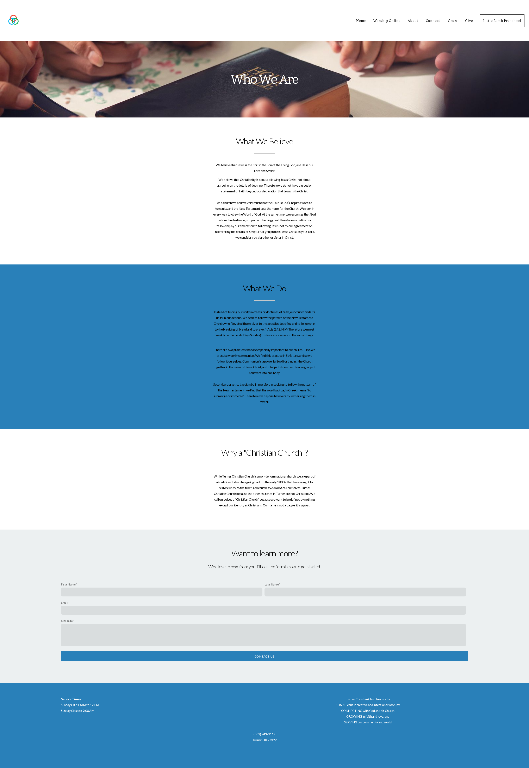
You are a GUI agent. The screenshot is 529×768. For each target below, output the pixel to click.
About (413, 21)
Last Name (271, 584)
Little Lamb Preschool (502, 21)
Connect (433, 21)
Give (469, 21)
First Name (68, 584)
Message (67, 620)
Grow (453, 21)
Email (64, 602)
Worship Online (386, 21)
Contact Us (264, 656)
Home (361, 21)
